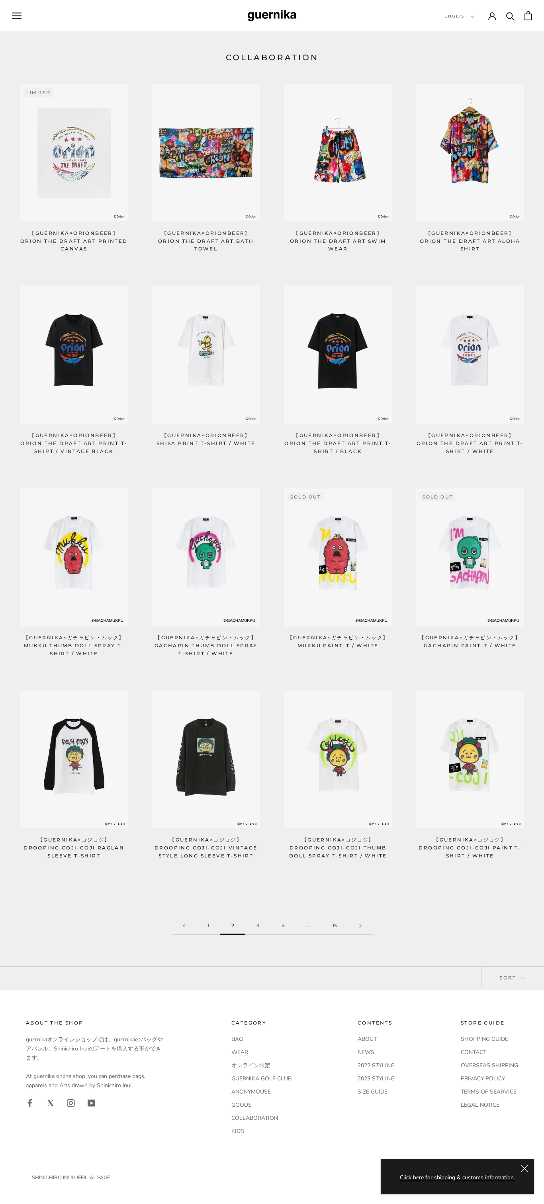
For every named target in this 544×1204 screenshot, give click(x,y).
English (456, 16)
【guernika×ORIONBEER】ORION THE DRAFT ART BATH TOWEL (206, 241)
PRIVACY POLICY (483, 1078)
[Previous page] (184, 926)
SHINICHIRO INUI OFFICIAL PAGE (71, 1177)
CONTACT (473, 1052)
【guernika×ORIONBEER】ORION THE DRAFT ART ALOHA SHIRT (470, 241)
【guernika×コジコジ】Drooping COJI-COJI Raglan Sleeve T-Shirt (73, 848)
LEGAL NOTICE (480, 1105)
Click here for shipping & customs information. (457, 1177)
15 (335, 925)
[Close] (524, 1168)
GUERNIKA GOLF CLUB (261, 1078)
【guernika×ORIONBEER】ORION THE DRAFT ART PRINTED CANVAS (74, 241)
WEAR (239, 1052)
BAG (237, 1039)
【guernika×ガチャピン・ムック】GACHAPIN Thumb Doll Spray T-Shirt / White (206, 645)
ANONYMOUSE (251, 1092)
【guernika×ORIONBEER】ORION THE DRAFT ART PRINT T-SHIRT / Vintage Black (73, 443)
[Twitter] (51, 1102)
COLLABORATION (254, 1118)
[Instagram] (71, 1102)
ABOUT (367, 1039)
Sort (509, 978)
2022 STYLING (376, 1065)
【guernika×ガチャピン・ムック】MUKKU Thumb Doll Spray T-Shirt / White (74, 645)
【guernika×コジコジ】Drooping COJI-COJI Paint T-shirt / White (470, 848)
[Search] (510, 16)
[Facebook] (30, 1102)
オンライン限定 (250, 1065)
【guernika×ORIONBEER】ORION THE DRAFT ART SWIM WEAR (338, 241)
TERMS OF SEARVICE (489, 1092)
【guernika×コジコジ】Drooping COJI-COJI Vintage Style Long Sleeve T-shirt (206, 848)
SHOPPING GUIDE (484, 1039)
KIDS (237, 1131)
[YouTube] (92, 1102)
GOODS (241, 1105)
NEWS (366, 1052)
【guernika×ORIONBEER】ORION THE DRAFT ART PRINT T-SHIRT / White (470, 443)
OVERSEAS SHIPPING (489, 1065)
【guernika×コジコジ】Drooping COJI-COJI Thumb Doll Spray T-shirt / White (338, 848)
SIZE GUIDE (372, 1092)
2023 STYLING (376, 1078)
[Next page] (360, 926)
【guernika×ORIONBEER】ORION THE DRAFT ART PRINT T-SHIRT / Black (337, 443)
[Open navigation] (17, 15)
